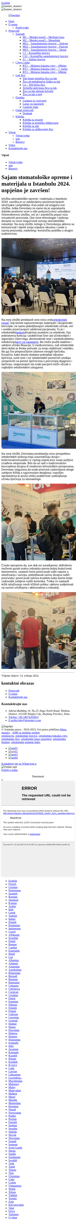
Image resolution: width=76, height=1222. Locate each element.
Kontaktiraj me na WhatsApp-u (18, 763)
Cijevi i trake (23, 62)
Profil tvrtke (22, 27)
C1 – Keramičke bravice (36, 53)
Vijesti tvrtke (23, 135)
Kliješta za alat (31, 126)
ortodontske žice (10, 739)
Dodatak (27, 113)
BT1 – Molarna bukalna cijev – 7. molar (45, 68)
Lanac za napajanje (33, 103)
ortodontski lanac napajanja (36, 739)
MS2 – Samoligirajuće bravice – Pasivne (45, 46)
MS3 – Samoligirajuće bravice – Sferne (44, 49)
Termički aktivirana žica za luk (40, 87)
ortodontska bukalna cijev (53, 735)
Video (11, 145)
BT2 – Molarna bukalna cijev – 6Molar (44, 72)
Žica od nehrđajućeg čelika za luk (41, 81)
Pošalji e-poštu (9, 770)
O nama (12, 24)
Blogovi (20, 141)
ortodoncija (7, 735)
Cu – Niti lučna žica (34, 84)
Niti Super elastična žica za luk (40, 78)
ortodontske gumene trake (25, 742)
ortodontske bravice (26, 735)
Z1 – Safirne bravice (34, 59)
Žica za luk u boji (32, 94)
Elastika (20, 97)
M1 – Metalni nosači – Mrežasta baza (43, 37)
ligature (20, 332)
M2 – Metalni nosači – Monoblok (41, 40)
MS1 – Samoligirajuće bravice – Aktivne (45, 43)
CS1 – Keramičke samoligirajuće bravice (45, 56)
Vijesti (12, 132)
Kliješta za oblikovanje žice (38, 129)
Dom (11, 21)
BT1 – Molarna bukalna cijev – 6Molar (44, 65)
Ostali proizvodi (24, 110)
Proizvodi (13, 30)
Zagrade (20, 33)
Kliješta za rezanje (33, 119)
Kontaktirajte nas (17, 148)
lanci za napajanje (26, 342)
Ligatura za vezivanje (34, 100)
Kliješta (20, 116)
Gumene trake (30, 107)
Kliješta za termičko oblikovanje (41, 122)
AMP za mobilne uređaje (26, 732)
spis (18, 138)
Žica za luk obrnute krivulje (38, 91)
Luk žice (20, 75)
